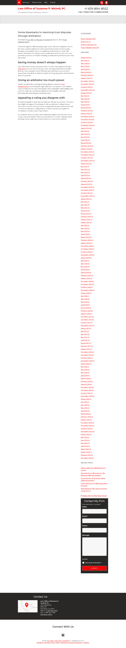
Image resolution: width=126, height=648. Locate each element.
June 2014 (84, 440)
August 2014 (85, 434)
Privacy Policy (55, 642)
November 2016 (86, 355)
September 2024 (87, 125)
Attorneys (26, 2)
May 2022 (84, 208)
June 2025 (84, 99)
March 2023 (85, 178)
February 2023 (86, 181)
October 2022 (86, 193)
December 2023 (86, 152)
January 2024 (85, 149)
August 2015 (85, 399)
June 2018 (84, 299)
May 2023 (84, 172)
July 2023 (84, 166)
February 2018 (86, 311)
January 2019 (85, 278)
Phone (84, 526)
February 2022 (86, 216)
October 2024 (86, 122)
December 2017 (86, 317)
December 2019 (86, 246)
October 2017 (85, 322)
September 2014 (86, 431)
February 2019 (86, 275)
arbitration (22, 69)
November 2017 (86, 319)
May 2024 (84, 137)
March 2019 (85, 272)
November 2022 (86, 190)
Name (84, 507)
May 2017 (84, 337)
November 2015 (86, 390)
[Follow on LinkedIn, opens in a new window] (63, 635)
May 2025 (84, 102)
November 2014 (86, 425)
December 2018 (86, 281)
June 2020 (84, 228)
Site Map (47, 642)
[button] (124, 642)
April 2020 (84, 234)
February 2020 (86, 240)
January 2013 (85, 452)
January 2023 (85, 184)
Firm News (85, 42)
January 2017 (85, 349)
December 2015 (86, 387)
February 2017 (86, 346)
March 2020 (85, 237)
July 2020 (84, 225)
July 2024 (84, 131)
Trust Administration (88, 47)
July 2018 (84, 296)
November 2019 (86, 249)
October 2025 (85, 87)
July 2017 (84, 331)
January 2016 (85, 384)
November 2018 (86, 284)
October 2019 (85, 252)
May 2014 (84, 443)
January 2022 (85, 219)
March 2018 (85, 308)
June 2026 (84, 63)
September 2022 (86, 196)
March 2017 (85, 343)
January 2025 (85, 113)
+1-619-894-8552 (96, 8)
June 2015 (84, 405)
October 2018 (85, 287)
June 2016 (84, 370)
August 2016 (85, 364)
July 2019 (84, 261)
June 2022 (84, 205)
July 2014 (84, 437)
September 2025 (86, 90)
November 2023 (86, 155)
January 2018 (85, 314)
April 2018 (84, 305)
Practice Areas (37, 2)
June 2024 (84, 134)
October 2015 (85, 393)
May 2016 (84, 372)
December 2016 (86, 352)
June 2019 (84, 264)
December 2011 (86, 458)
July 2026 (84, 60)
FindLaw (86, 642)
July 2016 (84, 367)
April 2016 (84, 375)
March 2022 (85, 213)
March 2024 (85, 143)
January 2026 (85, 78)
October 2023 (86, 158)
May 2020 (84, 231)
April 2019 (84, 269)
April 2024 (84, 140)
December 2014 (86, 423)
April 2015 (84, 411)
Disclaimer (85, 559)
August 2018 (85, 293)
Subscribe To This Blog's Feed (94, 496)
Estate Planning (86, 39)
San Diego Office (46, 614)
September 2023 (86, 160)
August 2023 (85, 163)
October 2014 (85, 428)
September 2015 (86, 396)
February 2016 (86, 381)
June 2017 (84, 334)
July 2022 (84, 202)
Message (85, 535)
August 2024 (85, 128)
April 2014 (84, 446)
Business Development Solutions (71, 642)
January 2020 (85, 243)
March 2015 (85, 414)
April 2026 (84, 69)
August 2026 (85, 57)
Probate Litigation (87, 45)
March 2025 (85, 107)
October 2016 (85, 358)
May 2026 (84, 66)
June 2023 (84, 169)
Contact (52, 2)
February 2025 (86, 110)
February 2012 (86, 455)
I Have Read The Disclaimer (93, 562)
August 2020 (85, 222)
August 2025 (85, 93)
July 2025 (84, 96)
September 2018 (86, 290)
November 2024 (86, 119)
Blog (45, 2)
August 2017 (85, 328)
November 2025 (86, 84)
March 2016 (85, 378)
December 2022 (86, 187)
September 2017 (86, 325)
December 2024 (86, 116)
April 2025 (84, 105)
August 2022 (85, 199)
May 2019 (84, 266)
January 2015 (85, 420)
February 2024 (86, 146)
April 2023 (84, 175)
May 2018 (84, 302)
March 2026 (85, 72)
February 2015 (86, 417)
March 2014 (85, 449)
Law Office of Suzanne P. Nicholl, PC (39, 40)
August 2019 (85, 258)
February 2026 (86, 75)
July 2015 (84, 402)
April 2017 (84, 340)
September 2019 (86, 255)
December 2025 (86, 81)
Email (85, 516)
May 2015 (84, 408)
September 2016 (86, 361)
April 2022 (84, 211)
